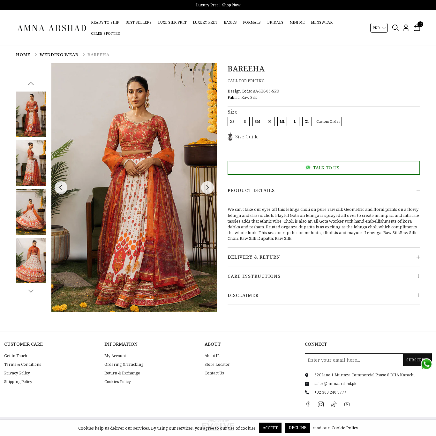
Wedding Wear (59, 54)
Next (31, 291)
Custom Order (328, 121)
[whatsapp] (426, 364)
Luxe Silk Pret (172, 22)
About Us (213, 355)
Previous (31, 83)
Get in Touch (15, 355)
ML (282, 121)
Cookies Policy (117, 381)
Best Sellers (138, 22)
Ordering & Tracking (123, 364)
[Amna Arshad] (52, 27)
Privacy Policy (17, 373)
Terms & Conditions (22, 364)
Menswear (322, 22)
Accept (270, 428)
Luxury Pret (205, 22)
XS (232, 121)
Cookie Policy (345, 428)
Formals (252, 22)
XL (307, 121)
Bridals (275, 22)
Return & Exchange (122, 373)
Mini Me (296, 22)
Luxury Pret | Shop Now (218, 5)
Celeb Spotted (105, 33)
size (232, 111)
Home (24, 54)
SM (257, 121)
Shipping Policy (18, 381)
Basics (230, 22)
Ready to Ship (105, 22)
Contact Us (214, 373)
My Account (115, 355)
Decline (297, 427)
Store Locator (217, 364)
